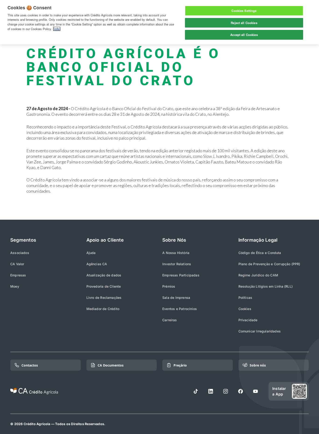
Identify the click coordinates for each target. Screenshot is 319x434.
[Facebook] (240, 391)
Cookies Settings (243, 10)
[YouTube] (255, 391)
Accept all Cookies (244, 34)
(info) (56, 29)
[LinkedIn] (210, 391)
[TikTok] (195, 391)
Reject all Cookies (244, 23)
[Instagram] (225, 391)
